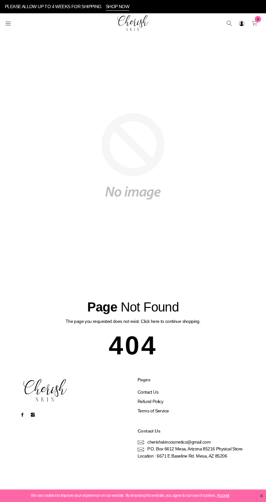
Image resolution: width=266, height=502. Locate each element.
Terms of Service (153, 410)
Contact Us (148, 392)
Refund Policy (150, 401)
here (155, 321)
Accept (223, 495)
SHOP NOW (117, 6)
